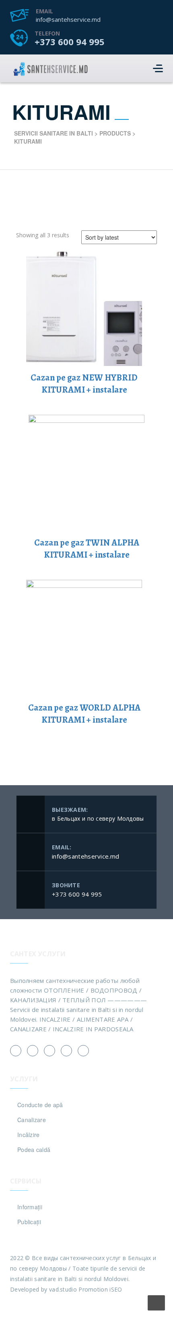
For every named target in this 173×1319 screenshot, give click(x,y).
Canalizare (31, 1120)
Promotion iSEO (100, 1289)
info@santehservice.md (68, 19)
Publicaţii (29, 1222)
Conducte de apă (40, 1105)
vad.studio (63, 1289)
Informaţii (29, 1207)
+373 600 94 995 (70, 42)
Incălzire (28, 1135)
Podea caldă (33, 1150)
